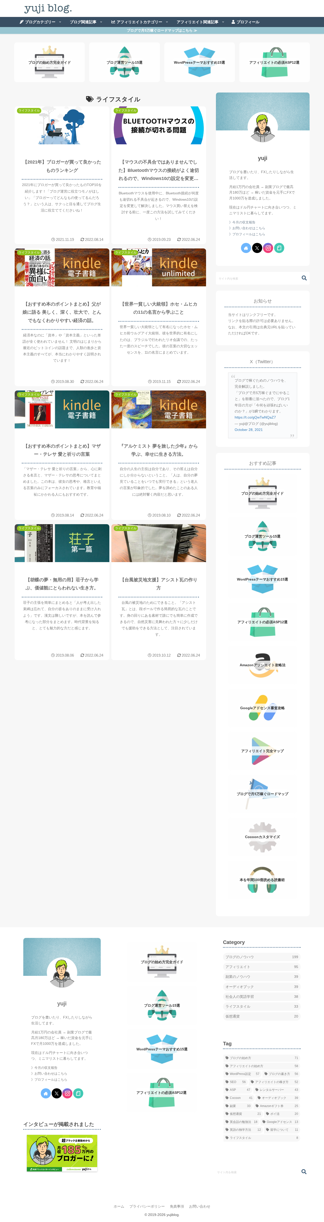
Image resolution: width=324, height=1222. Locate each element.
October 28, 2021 (249, 430)
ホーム (119, 1206)
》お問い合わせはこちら (247, 228)
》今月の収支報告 (242, 222)
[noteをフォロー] (279, 248)
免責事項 (177, 1206)
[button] (302, 278)
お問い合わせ (199, 1206)
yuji (262, 158)
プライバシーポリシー (147, 1206)
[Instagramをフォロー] (268, 248)
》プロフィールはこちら (247, 234)
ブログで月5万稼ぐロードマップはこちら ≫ (162, 30)
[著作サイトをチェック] (246, 248)
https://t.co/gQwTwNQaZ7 (255, 417)
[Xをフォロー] (257, 248)
